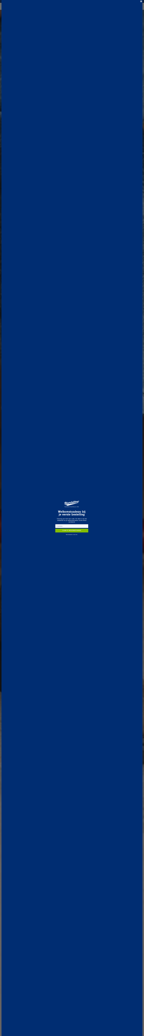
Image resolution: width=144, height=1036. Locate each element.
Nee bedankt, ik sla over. (72, 534)
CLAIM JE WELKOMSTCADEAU (71, 530)
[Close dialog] (141, 1)
